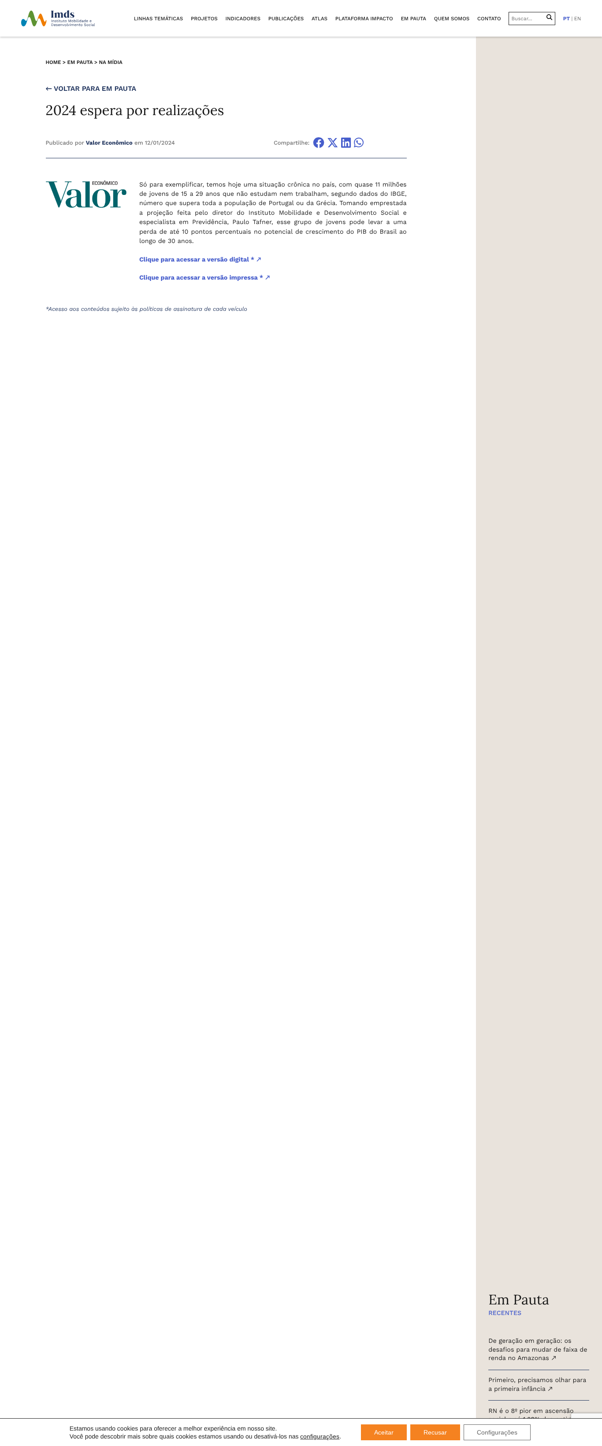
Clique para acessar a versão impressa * (202, 277)
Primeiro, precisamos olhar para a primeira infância (537, 1385)
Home (53, 62)
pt (566, 18)
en (577, 18)
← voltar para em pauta (91, 88)
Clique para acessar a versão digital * (197, 259)
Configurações (497, 1432)
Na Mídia (110, 62)
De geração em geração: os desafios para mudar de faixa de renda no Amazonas (537, 1350)
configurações (319, 1436)
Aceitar (384, 1432)
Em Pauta (80, 62)
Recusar (435, 1432)
